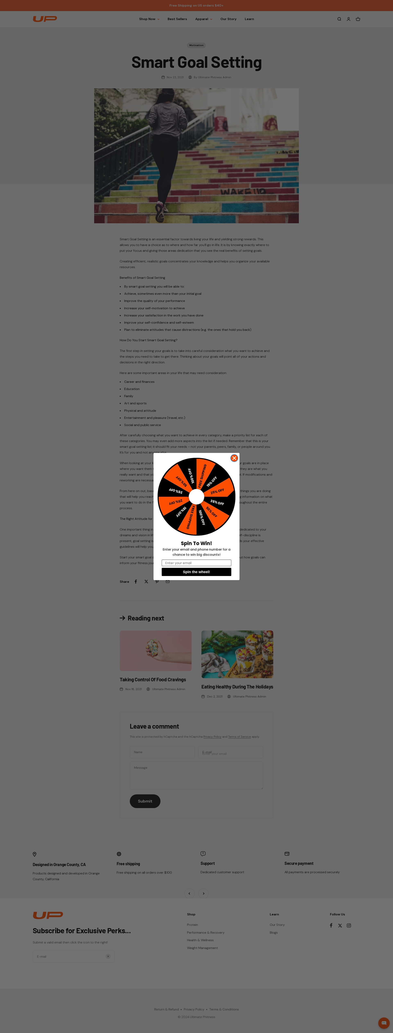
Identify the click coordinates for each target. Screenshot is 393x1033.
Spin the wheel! (196, 572)
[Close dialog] (234, 458)
